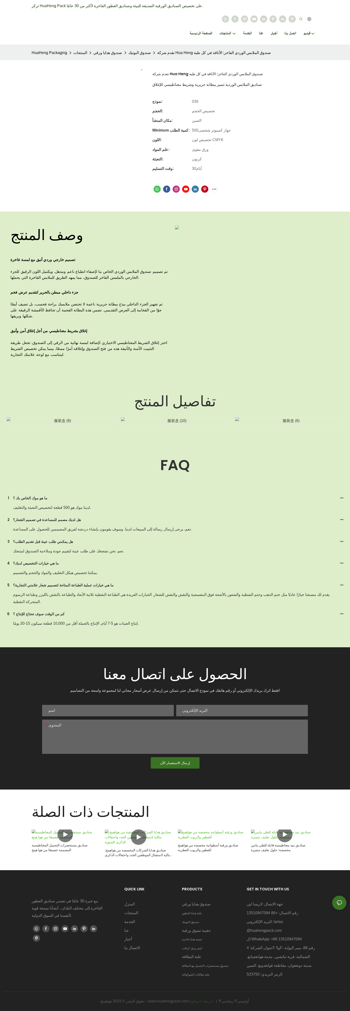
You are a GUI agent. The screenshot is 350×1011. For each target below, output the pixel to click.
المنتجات (80, 53)
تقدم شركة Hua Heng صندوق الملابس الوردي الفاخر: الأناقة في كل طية (214, 53)
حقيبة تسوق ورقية (196, 930)
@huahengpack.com (264, 930)
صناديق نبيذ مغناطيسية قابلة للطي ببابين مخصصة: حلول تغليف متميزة (278, 847)
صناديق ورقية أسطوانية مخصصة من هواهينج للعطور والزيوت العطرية (208, 847)
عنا (126, 930)
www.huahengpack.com (168, 1001)
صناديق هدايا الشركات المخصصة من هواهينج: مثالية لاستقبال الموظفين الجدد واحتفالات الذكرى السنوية (138, 852)
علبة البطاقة (191, 957)
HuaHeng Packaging (49, 53)
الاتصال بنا (132, 948)
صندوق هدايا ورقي (107, 53)
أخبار (128, 939)
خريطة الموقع (202, 1001)
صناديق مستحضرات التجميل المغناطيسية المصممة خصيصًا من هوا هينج (60, 847)
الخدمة (129, 922)
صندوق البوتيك (139, 53)
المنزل (129, 904)
